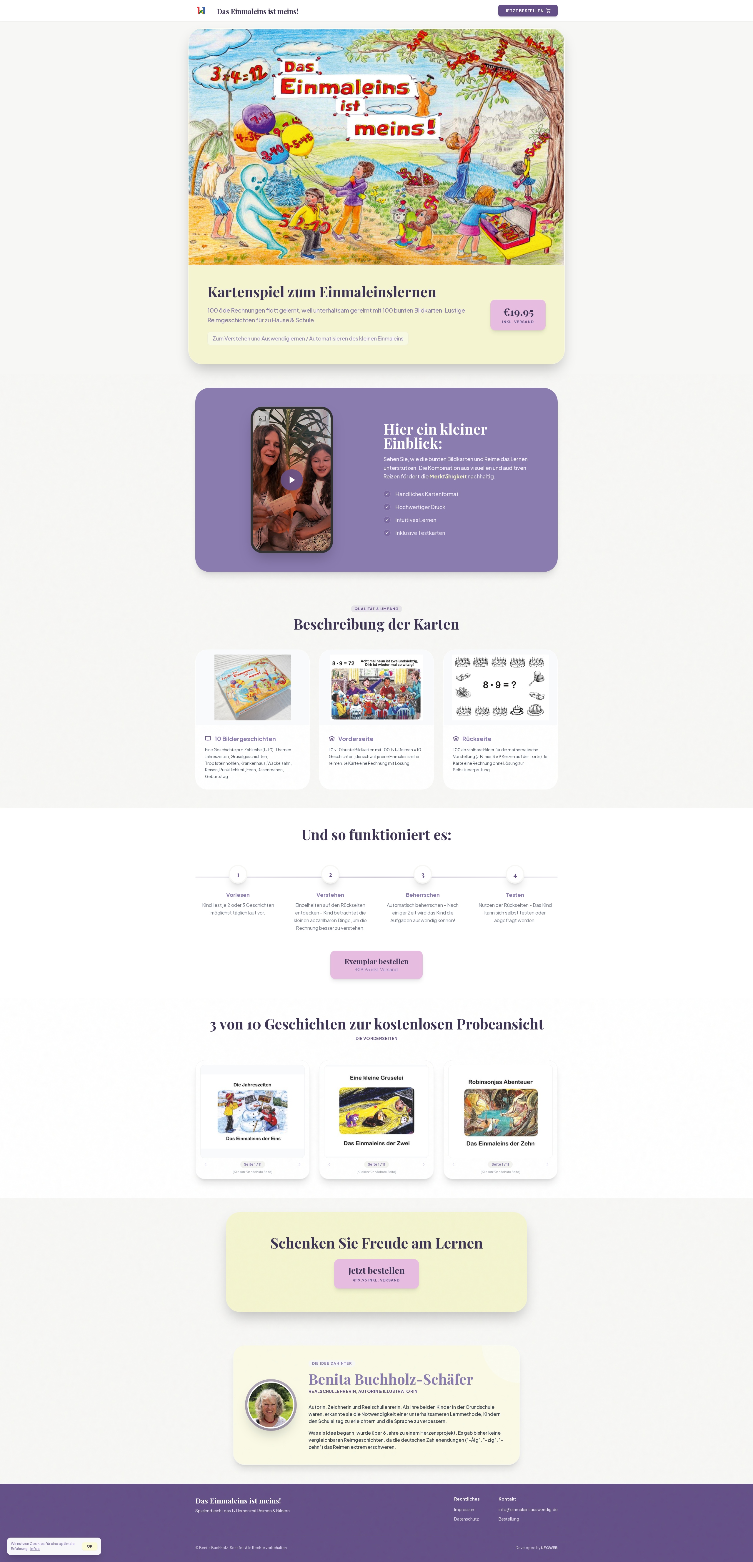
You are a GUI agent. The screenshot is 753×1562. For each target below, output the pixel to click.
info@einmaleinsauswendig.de (528, 1509)
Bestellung (509, 1518)
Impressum (465, 1509)
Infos (35, 1548)
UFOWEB (549, 1548)
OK (90, 1546)
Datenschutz (466, 1518)
